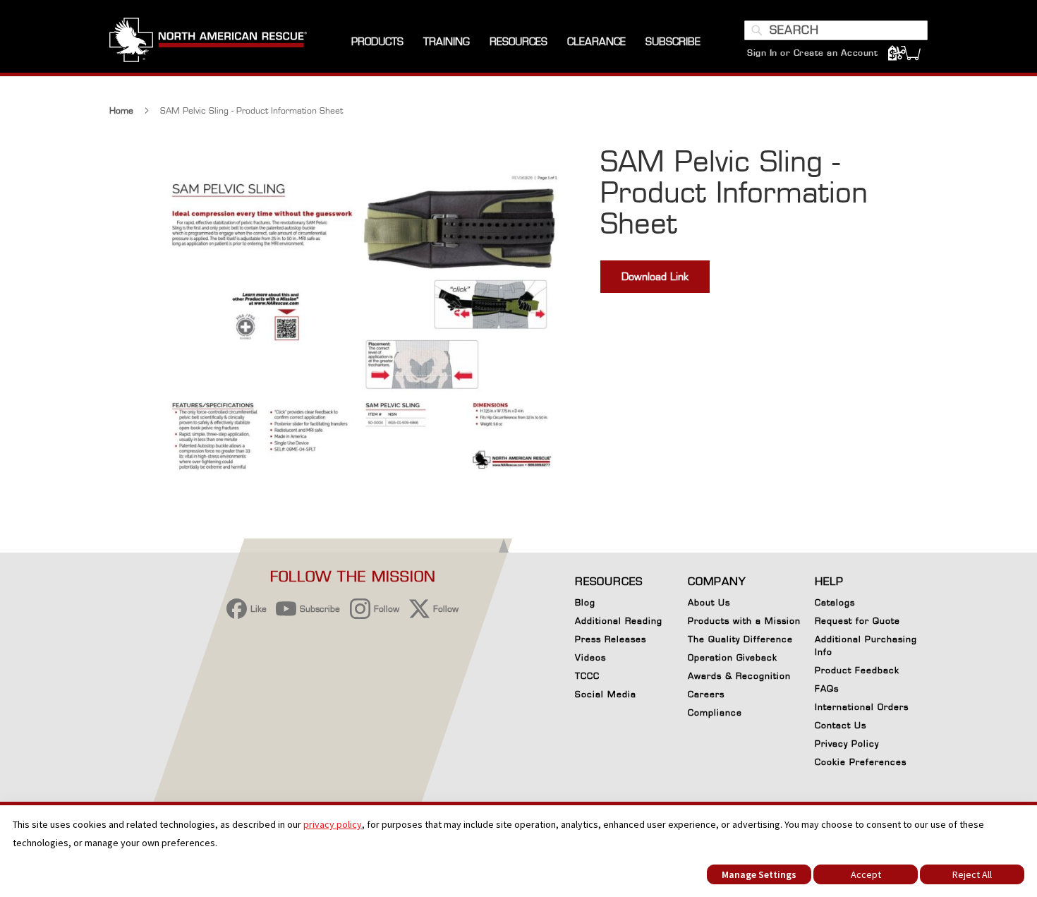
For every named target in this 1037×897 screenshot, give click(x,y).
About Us (709, 602)
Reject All (972, 874)
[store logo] (208, 42)
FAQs (827, 688)
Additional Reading (618, 620)
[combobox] (836, 30)
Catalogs (835, 602)
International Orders (862, 707)
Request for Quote (857, 620)
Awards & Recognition (739, 675)
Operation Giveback (732, 657)
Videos (590, 657)
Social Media (605, 694)
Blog (585, 602)
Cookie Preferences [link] (860, 762)
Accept (866, 874)
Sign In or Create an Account (812, 52)
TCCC (587, 675)
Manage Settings (759, 874)
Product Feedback (857, 670)
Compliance (715, 712)
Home (121, 110)
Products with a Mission (744, 620)
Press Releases (610, 639)
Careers (706, 694)
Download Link (655, 276)
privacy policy (332, 824)
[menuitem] (377, 42)
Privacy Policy (847, 743)
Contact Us (840, 725)
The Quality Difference (740, 639)
